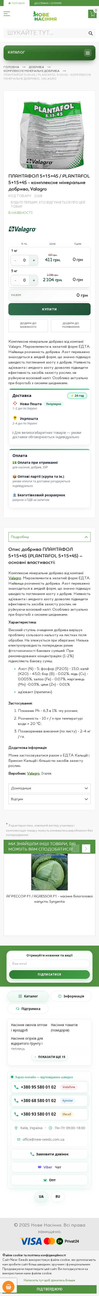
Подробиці (20, 537)
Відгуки (17, 799)
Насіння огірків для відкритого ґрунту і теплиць (27, 1043)
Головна (18, 3)
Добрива (37, 67)
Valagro (14, 578)
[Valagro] (22, 229)
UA (41, 1197)
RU (58, 1197)
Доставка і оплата (48, 3)
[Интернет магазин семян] (45, 15)
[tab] (49, 537)
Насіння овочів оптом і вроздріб (29, 1027)
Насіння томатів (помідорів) (64, 1027)
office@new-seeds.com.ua (43, 1139)
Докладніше (21, 788)
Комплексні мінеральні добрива (32, 71)
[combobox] (49, 33)
